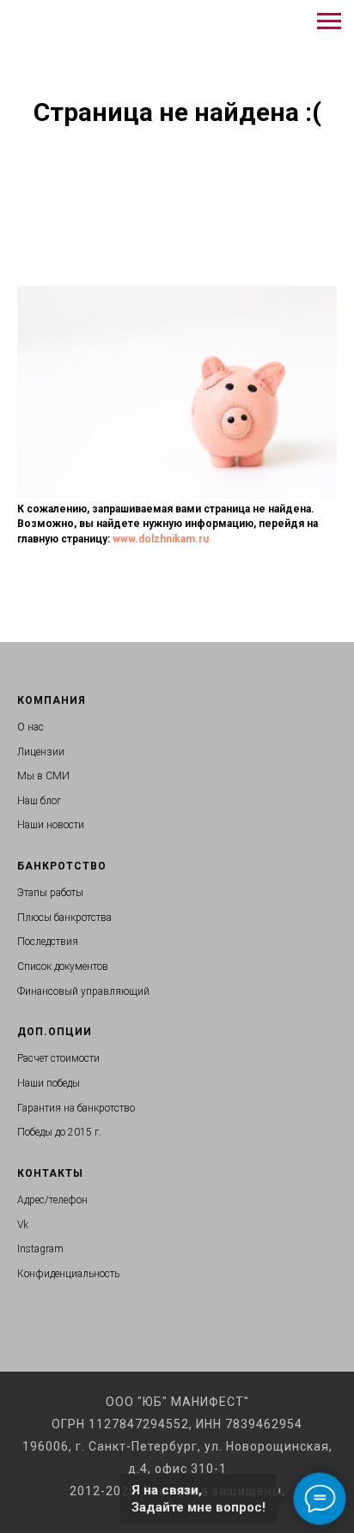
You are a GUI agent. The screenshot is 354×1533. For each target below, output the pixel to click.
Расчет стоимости (58, 1058)
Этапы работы (50, 893)
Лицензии (40, 752)
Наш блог (39, 801)
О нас (30, 727)
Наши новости (50, 825)
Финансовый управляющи (80, 991)
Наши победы (48, 1083)
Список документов (62, 966)
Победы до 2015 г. (59, 1132)
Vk (22, 1225)
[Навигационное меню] (329, 21)
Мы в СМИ (43, 776)
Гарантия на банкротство (76, 1108)
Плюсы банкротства (64, 918)
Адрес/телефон (52, 1200)
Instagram (40, 1249)
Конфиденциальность (68, 1274)
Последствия (47, 942)
